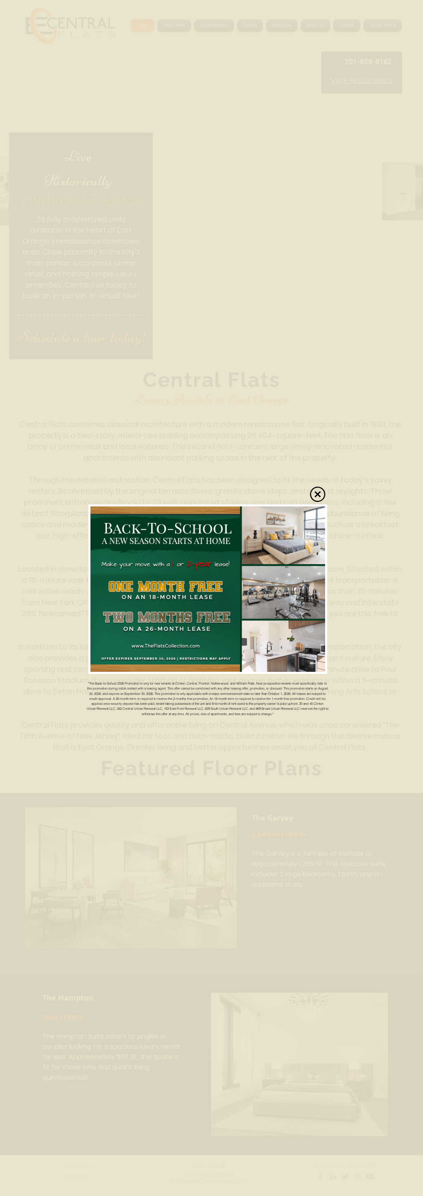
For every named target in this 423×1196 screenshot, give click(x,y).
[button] (318, 494)
